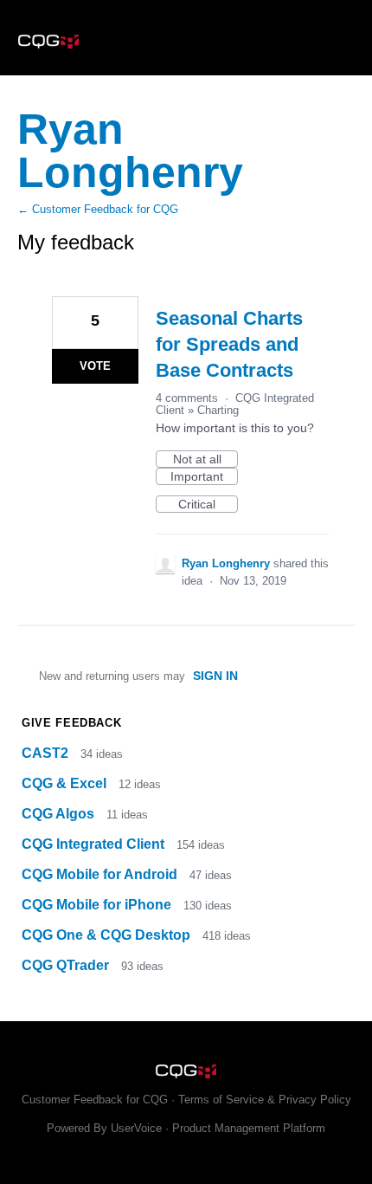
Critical (208, 505)
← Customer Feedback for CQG (97, 209)
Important (204, 477)
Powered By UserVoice (106, 1128)
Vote (95, 365)
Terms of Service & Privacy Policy (264, 1099)
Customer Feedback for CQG (95, 1099)
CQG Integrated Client (95, 844)
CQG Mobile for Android (101, 874)
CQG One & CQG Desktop (108, 935)
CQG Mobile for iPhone (98, 904)
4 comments (187, 397)
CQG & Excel (66, 783)
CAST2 (47, 753)
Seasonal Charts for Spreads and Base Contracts (229, 344)
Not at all (205, 460)
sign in (215, 676)
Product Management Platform (248, 1128)
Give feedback (71, 722)
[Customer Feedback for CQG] (186, 37)
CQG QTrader (67, 965)
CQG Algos (60, 813)
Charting (218, 410)
